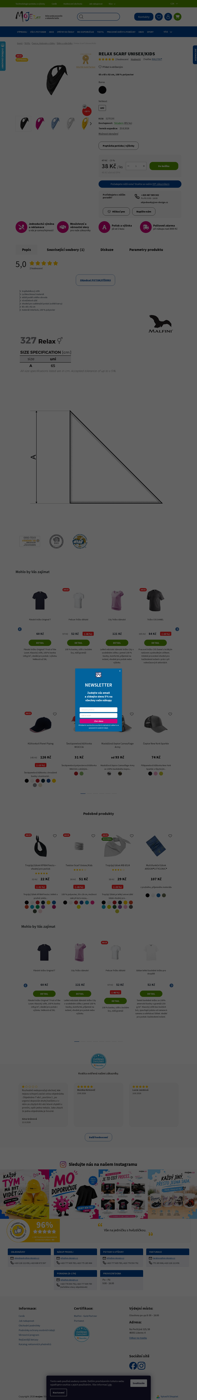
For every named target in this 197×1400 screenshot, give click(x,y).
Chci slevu (98, 721)
